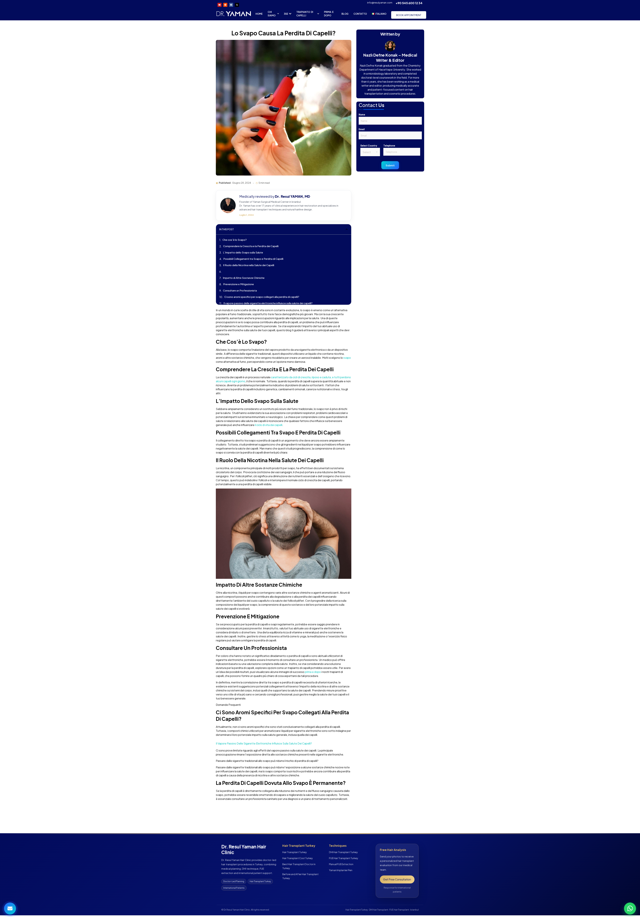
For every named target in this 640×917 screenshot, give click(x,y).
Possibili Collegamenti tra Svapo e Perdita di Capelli (253, 258)
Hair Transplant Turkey (294, 852)
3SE (286, 13)
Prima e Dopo (329, 13)
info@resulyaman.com (379, 2)
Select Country (368, 145)
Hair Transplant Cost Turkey (297, 858)
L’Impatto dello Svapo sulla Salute (243, 252)
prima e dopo (313, 672)
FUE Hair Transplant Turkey (343, 858)
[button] (347, 229)
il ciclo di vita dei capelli (268, 425)
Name (362, 114)
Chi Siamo (272, 13)
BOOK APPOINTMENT (408, 15)
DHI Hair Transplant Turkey (343, 852)
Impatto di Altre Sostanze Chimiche (243, 277)
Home (259, 13)
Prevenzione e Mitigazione (238, 284)
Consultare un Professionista (240, 290)
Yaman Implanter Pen (340, 870)
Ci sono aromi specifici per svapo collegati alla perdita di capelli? (261, 296)
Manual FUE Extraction (341, 864)
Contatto (360, 13)
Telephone (389, 145)
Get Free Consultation (397, 879)
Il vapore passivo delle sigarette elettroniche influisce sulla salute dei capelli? (268, 303)
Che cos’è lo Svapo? (234, 239)
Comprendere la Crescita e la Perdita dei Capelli (250, 246)
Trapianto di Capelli (304, 13)
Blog (345, 13)
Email (362, 129)
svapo (347, 357)
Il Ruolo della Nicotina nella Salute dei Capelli (248, 265)
